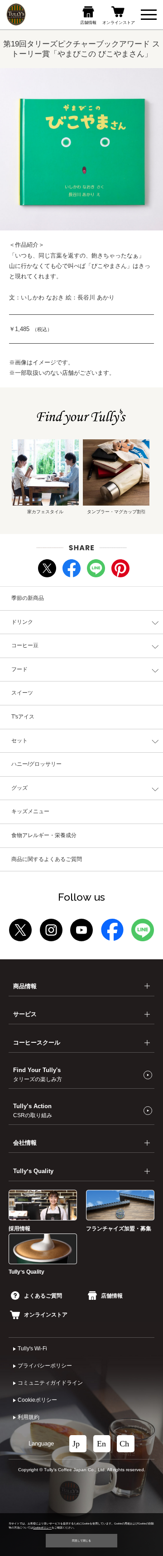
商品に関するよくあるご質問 (46, 859)
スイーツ (22, 693)
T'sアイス (22, 717)
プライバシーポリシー (45, 1365)
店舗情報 (112, 1295)
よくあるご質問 (43, 1295)
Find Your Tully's (37, 1074)
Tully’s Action (32, 1110)
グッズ (19, 788)
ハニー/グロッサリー (36, 764)
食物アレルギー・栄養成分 (44, 835)
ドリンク (22, 622)
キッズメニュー (30, 811)
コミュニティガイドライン (50, 1383)
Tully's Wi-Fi (32, 1348)
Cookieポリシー (37, 1400)
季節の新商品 (27, 598)
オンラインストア (45, 1314)
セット (19, 740)
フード (19, 669)
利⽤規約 (28, 1417)
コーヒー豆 (24, 645)
